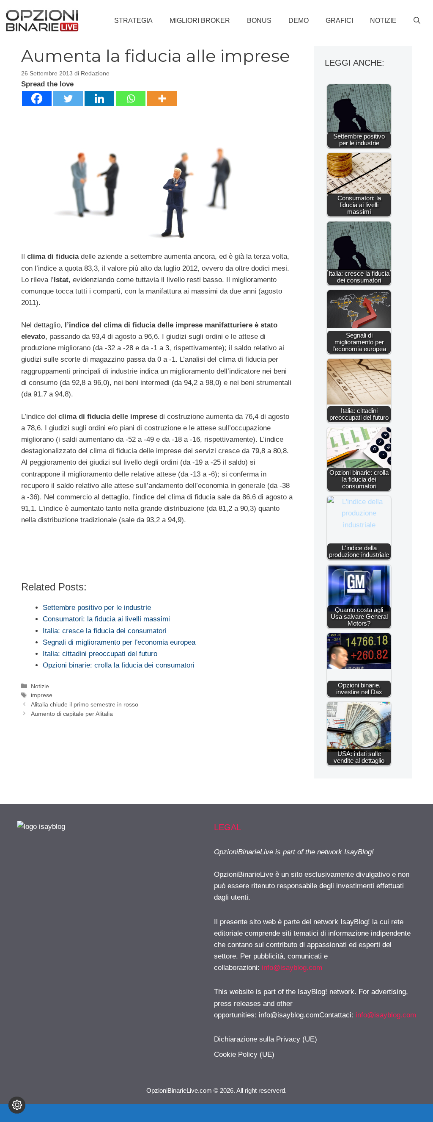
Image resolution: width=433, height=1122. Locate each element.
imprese (41, 695)
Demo (298, 20)
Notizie (383, 20)
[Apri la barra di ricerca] (417, 20)
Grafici (339, 20)
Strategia (133, 20)
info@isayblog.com (292, 968)
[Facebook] (37, 98)
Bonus (259, 20)
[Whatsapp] (130, 98)
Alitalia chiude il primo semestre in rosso (84, 704)
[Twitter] (68, 98)
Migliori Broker (200, 20)
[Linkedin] (99, 98)
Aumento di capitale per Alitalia (72, 713)
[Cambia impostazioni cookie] (16, 1105)
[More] (162, 98)
